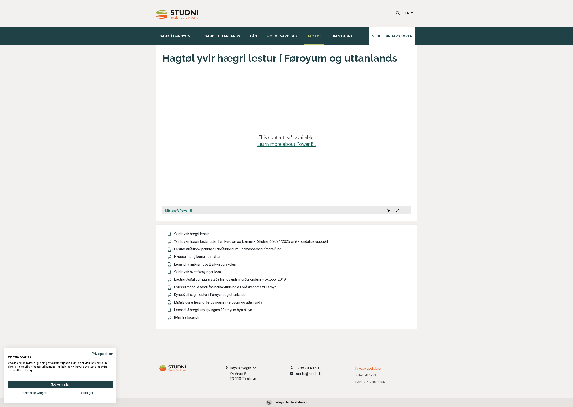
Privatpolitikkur (102, 354)
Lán (253, 36)
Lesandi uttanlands (220, 36)
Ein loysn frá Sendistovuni (290, 402)
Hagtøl (314, 36)
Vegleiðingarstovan (392, 36)
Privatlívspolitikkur (368, 369)
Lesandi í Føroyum (173, 36)
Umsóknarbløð (282, 36)
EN (408, 13)
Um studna (342, 36)
